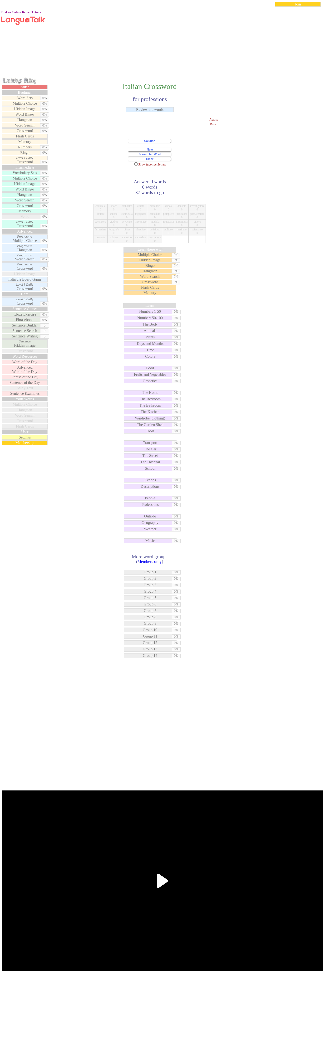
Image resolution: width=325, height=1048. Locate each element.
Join (298, 4)
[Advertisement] (162, 43)
